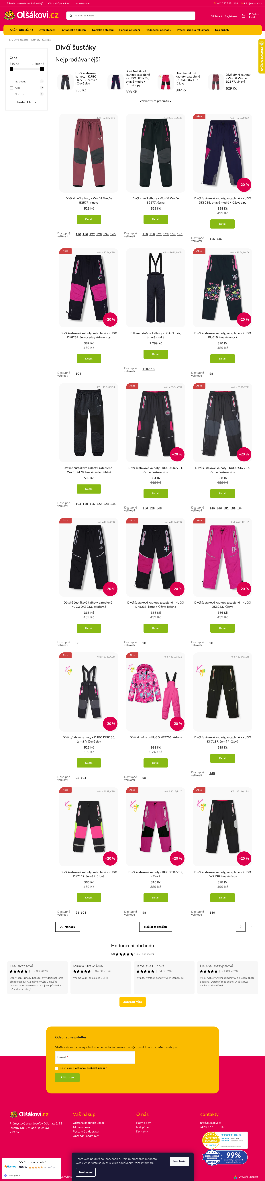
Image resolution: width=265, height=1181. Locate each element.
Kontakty (142, 1131)
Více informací (144, 1163)
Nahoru (70, 927)
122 (92, 234)
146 (219, 239)
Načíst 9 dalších (155, 927)
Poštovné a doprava (86, 1131)
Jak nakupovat (82, 3)
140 (113, 234)
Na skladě (29, 81)
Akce (29, 88)
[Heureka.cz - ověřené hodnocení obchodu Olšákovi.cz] (227, 1140)
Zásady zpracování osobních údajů (25, 3)
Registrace (231, 16)
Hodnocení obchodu (132, 945)
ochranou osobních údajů (90, 1068)
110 (78, 234)
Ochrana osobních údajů (88, 1123)
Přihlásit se (67, 1077)
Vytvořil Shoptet (248, 1177)
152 (226, 509)
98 (211, 374)
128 (99, 234)
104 (78, 374)
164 (240, 509)
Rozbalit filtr (25, 102)
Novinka (28, 94)
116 (85, 234)
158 (233, 509)
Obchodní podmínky (59, 3)
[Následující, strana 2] (241, 927)
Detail (88, 219)
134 (106, 234)
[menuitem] (21, 30)
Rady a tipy (143, 1123)
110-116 (148, 369)
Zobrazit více (132, 1002)
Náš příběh (143, 1127)
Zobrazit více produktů (154, 101)
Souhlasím (179, 1161)
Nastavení (86, 1172)
